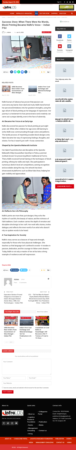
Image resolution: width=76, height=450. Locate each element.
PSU (36, 13)
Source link (6, 265)
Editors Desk (44, 13)
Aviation (62, 13)
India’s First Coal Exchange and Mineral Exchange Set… (44, 90)
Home (12, 13)
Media (41, 425)
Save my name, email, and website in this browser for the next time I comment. (26, 387)
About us (31, 414)
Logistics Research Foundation (31, 419)
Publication (43, 422)
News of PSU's (46, 32)
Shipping (54, 13)
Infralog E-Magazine (24, 13)
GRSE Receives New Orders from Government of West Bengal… (18, 90)
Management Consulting (32, 429)
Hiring (30, 434)
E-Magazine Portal (42, 413)
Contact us (43, 430)
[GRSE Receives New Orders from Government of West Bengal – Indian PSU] (6, 89)
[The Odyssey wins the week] (64, 70)
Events (30, 425)
